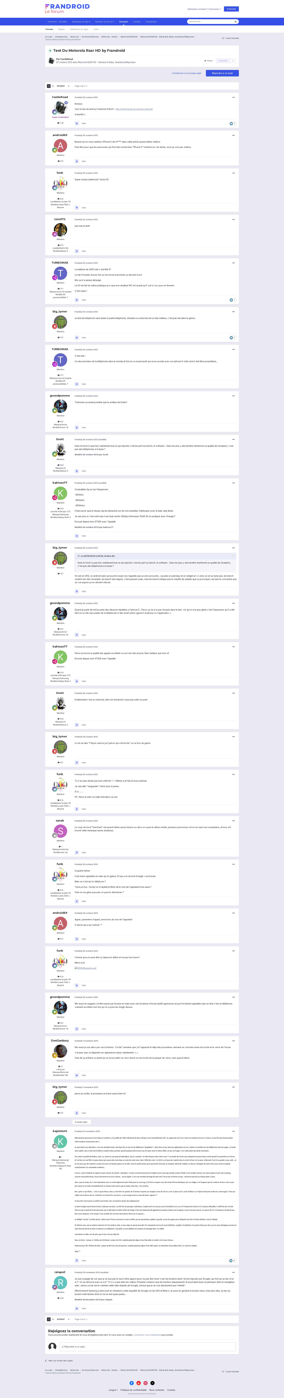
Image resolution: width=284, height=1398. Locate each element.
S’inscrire (231, 9)
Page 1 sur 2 (80, 86)
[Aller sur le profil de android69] (60, 145)
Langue (113, 1390)
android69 (60, 135)
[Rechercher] (235, 21)
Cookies (171, 1390)
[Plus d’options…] (234, 97)
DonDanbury (60, 1040)
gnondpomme (60, 395)
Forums (49, 29)
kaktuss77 (60, 482)
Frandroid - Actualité (57, 21)
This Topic (223, 21)
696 (61, 465)
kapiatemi (60, 1131)
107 (61, 337)
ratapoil (60, 1272)
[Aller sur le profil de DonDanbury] (60, 1051)
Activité (136, 21)
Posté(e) (86, 97)
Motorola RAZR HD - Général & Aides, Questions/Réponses (106, 62)
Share (209, 60)
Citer (84, 123)
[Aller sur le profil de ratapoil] (60, 1282)
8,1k (61, 199)
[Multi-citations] (77, 123)
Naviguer (123, 21)
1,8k (61, 1298)
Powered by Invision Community (142, 1394)
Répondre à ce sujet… (75, 1346)
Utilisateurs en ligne (79, 29)
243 (61, 508)
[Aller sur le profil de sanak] (60, 831)
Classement (151, 21)
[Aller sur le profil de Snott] (60, 449)
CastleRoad (66, 59)
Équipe (61, 29)
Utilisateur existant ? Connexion (203, 9)
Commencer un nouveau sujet (186, 73)
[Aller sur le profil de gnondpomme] (60, 406)
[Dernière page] (69, 86)
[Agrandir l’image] (85, 968)
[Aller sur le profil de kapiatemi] (60, 1141)
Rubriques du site (80, 21)
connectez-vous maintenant (147, 1335)
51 (61, 1066)
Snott (60, 439)
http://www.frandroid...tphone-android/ (134, 109)
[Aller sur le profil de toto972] (60, 229)
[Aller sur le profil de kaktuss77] (60, 493)
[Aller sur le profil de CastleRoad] (51, 61)
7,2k (61, 123)
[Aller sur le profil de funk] (60, 183)
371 (61, 288)
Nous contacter (156, 1390)
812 (61, 245)
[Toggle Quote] (79, 556)
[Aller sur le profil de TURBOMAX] (60, 273)
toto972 (60, 219)
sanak (60, 820)
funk (60, 172)
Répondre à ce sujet (222, 73)
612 (61, 161)
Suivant (61, 86)
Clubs (96, 29)
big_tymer (60, 311)
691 (61, 421)
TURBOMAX (60, 262)
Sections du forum (104, 21)
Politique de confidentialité (134, 1390)
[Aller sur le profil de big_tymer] (60, 322)
